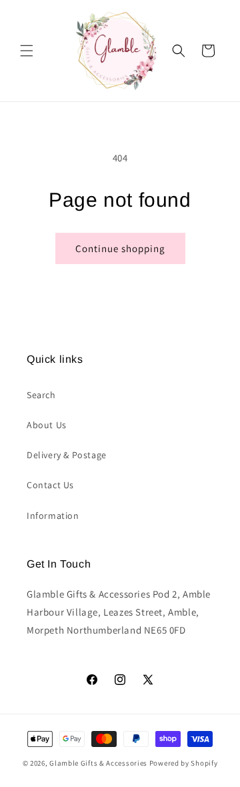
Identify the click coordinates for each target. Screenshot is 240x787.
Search (41, 395)
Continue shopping (120, 248)
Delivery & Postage (67, 455)
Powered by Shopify (183, 763)
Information (53, 516)
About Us (47, 425)
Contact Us (50, 485)
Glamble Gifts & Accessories (98, 763)
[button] (26, 50)
